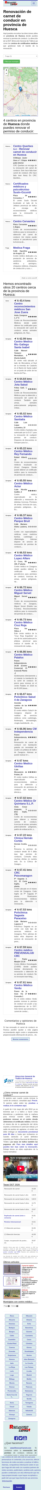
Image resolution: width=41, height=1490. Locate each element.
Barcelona (29, 1328)
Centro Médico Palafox (23, 656)
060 (33, 1087)
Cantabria (29, 1335)
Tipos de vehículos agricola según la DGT (29, 1293)
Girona (29, 1347)
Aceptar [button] (19, 1487)
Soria (12, 1403)
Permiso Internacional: (12, 1222)
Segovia (29, 1395)
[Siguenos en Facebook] (16, 1439)
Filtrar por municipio (11, 61)
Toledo (29, 1407)
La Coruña (29, 1363)
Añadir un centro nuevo (29, 278)
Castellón (11, 1339)
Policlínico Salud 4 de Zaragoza (25, 698)
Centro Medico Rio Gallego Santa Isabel (23, 344)
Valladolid (29, 1410)
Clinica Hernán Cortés (23, 839)
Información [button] (7, 1481)
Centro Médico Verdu (23, 987)
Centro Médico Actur (23, 485)
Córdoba (29, 1343)
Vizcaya (12, 1414)
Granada (12, 1351)
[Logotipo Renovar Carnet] (20, 1429)
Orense (12, 1387)
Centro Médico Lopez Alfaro (23, 557)
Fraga (6, 1306)
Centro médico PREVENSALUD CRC (24, 953)
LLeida (29, 1371)
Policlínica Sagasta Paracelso (20, 915)
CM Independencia (25, 730)
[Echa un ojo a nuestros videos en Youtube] (25, 1439)
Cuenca (12, 1347)
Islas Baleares (29, 1359)
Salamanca (29, 1391)
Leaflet (17, 115)
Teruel (12, 1407)
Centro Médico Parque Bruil (23, 520)
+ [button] (6, 70)
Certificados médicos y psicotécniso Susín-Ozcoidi (22, 188)
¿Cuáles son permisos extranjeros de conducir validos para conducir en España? (30, 1282)
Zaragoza (11, 1418)
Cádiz (12, 1335)
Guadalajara (29, 1351)
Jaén (12, 1363)
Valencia (12, 1410)
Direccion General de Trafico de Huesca (25, 1077)
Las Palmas (29, 1367)
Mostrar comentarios (20, 1039)
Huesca (14, 1306)
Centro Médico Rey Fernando (23, 453)
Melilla (29, 1379)
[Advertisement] (20, 138)
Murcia (11, 1383)
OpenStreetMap (25, 115)
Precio (34, 1101)
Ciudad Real (11, 1343)
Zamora (29, 1414)
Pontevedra (12, 1391)
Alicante (12, 1320)
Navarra (29, 1383)
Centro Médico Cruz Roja (23, 624)
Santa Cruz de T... (12, 1396)
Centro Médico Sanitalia (23, 418)
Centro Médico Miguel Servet (23, 591)
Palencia (29, 1387)
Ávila (29, 1324)
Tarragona (29, 1403)
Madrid (29, 1375)
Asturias (12, 1324)
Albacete (29, 1316)
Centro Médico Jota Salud (23, 383)
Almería (29, 1320)
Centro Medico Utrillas (23, 765)
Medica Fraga (21, 247)
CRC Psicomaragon (23, 874)
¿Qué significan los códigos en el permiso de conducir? (29, 1270)
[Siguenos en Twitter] (21, 1439)
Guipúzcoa (12, 1355)
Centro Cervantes (24, 221)
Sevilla (29, 1399)
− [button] (6, 73)
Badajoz (12, 1328)
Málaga (12, 1379)
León (12, 1371)
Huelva (29, 1355)
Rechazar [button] (6, 1487)
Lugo (12, 1375)
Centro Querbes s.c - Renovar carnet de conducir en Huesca (25, 150)
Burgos (12, 1331)
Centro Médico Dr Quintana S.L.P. (25, 802)
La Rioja (12, 1367)
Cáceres (29, 1331)
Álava (12, 1316)
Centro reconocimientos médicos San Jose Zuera (24, 308)
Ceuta (29, 1339)
